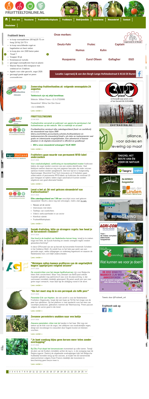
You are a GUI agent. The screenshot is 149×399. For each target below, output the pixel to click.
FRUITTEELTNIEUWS (41, 116)
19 (61, 372)
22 (72, 372)
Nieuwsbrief (113, 19)
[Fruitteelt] (25, 7)
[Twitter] (110, 310)
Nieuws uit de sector (41, 205)
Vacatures (29, 19)
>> (86, 372)
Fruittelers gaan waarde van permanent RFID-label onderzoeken (59, 156)
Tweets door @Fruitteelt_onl (114, 297)
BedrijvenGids (82, 19)
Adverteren (98, 19)
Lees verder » (36, 111)
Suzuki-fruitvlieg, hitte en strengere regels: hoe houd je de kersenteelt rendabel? (61, 230)
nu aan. (84, 201)
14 (44, 372)
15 (47, 372)
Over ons (16, 19)
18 (58, 372)
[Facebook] (104, 310)
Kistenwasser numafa (19, 60)
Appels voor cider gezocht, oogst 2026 (26, 71)
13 (40, 372)
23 (75, 372)
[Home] (6, 20)
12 (37, 372)
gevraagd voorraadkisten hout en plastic (27, 63)
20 (65, 372)
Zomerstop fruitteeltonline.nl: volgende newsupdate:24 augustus (61, 87)
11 (33, 372)
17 (54, 372)
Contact (126, 19)
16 (51, 372)
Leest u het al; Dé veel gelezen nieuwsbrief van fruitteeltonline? (57, 190)
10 (30, 372)
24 (79, 372)
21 (68, 372)
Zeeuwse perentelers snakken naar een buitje (56, 316)
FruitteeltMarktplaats (48, 19)
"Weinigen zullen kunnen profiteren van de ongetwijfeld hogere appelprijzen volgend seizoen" (61, 264)
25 (82, 372)
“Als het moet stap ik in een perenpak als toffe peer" (60, 291)
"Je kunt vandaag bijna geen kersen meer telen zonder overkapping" (61, 341)
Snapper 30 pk (16, 57)
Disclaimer (10, 25)
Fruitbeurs (67, 19)
